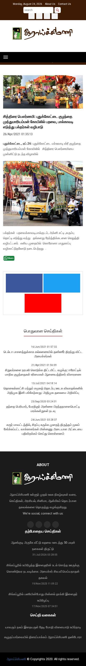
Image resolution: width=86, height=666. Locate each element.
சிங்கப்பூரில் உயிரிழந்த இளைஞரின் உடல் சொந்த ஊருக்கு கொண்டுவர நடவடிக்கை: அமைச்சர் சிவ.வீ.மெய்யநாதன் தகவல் (43, 571)
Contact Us (64, 4)
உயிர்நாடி (75, 627)
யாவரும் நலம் (14, 627)
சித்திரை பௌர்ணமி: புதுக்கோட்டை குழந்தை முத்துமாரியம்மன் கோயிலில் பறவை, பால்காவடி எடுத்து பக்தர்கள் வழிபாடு (38, 121)
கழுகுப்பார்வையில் (16, 637)
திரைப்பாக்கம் (38, 637)
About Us (50, 4)
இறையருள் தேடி (34, 627)
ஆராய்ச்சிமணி (57, 637)
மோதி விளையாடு (57, 627)
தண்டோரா (75, 637)
